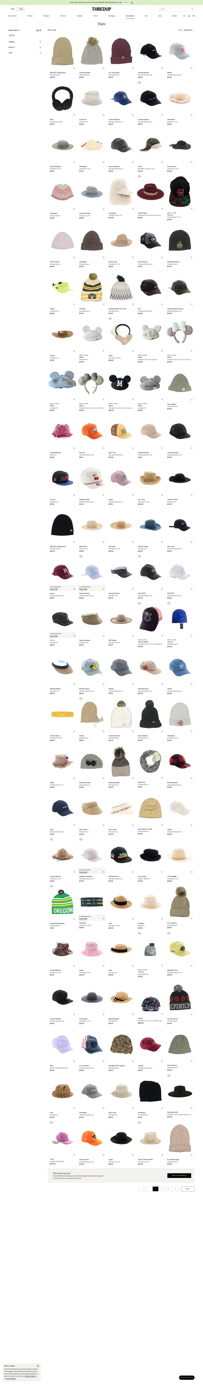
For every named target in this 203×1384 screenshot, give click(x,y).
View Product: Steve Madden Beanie (150, 719)
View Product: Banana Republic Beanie (121, 766)
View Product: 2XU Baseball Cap (150, 292)
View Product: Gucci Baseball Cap (62, 1143)
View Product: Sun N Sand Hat (121, 1096)
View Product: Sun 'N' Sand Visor (92, 813)
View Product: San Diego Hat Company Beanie (121, 1049)
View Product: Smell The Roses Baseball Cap (150, 672)
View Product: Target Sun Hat (121, 1143)
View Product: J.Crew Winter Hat (150, 150)
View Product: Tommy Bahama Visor (92, 625)
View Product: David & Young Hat (150, 530)
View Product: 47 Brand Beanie (92, 292)
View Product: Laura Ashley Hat (150, 860)
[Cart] (193, 16)
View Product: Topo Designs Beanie (180, 388)
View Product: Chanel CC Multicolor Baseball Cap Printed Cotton (150, 1002)
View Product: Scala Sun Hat (121, 907)
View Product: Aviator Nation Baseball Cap (92, 1143)
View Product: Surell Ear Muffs (121, 340)
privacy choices (30, 1376)
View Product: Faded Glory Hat (92, 530)
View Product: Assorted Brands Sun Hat (62, 150)
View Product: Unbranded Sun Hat (180, 103)
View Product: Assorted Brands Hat (62, 436)
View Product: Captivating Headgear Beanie (62, 907)
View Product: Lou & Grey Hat (92, 103)
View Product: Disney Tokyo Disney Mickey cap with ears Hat (121, 388)
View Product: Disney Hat (92, 340)
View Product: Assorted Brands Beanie (92, 56)
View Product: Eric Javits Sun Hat (150, 483)
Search (162, 9)
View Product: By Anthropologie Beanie (180, 1143)
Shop (13, 9)
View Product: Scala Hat (121, 955)
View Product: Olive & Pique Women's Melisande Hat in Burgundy (150, 198)
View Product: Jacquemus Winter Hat (121, 198)
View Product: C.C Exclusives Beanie (180, 907)
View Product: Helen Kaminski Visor (62, 672)
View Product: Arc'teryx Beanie (180, 625)
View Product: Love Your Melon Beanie (121, 56)
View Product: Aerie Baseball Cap (62, 813)
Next (188, 1189)
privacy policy (11, 1379)
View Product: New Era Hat (62, 483)
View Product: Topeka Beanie (92, 719)
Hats (10, 35)
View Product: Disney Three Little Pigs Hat (150, 340)
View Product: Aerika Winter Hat (62, 766)
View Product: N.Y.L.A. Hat (62, 625)
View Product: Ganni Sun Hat (92, 955)
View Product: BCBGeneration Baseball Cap (180, 766)
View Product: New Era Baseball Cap (92, 436)
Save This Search (179, 1175)
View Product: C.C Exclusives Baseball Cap (92, 1049)
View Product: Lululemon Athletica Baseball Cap (92, 860)
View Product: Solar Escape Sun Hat (121, 245)
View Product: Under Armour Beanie (62, 245)
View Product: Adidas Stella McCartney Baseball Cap (180, 292)
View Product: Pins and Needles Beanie (92, 766)
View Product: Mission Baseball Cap (121, 672)
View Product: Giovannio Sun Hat (121, 530)
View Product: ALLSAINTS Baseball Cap (150, 577)
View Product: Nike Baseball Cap (62, 1049)
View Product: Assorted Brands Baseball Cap (150, 56)
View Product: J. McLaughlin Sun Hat (180, 860)
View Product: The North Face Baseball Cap (150, 245)
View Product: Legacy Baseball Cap (121, 483)
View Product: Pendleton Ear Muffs (92, 907)
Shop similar (54, 589)
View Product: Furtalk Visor (62, 340)
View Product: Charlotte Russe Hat (180, 483)
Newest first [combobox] (188, 30)
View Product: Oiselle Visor (62, 292)
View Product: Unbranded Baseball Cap (92, 1096)
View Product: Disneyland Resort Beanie (180, 245)
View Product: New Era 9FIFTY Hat (180, 198)
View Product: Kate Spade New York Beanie (150, 813)
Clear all (38, 30)
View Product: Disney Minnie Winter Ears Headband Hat (92, 388)
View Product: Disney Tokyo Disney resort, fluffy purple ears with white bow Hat (180, 340)
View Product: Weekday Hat (150, 907)
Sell (21, 9)
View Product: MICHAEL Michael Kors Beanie (62, 56)
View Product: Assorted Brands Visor (121, 577)
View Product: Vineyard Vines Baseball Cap (92, 577)
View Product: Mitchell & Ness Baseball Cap (121, 860)
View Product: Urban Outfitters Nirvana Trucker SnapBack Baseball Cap (150, 625)
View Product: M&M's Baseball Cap (180, 56)
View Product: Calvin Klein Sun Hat (92, 1002)
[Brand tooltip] (14, 47)
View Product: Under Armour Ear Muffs (62, 719)
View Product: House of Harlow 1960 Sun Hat (150, 1143)
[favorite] (74, 68)
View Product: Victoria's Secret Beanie (180, 1002)
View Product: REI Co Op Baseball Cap (121, 436)
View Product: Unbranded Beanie (62, 198)
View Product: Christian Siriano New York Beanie (121, 292)
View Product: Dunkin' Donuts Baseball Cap (92, 483)
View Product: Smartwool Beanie (150, 766)
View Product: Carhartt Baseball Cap (150, 1049)
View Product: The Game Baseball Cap (180, 530)
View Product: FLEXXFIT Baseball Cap (180, 577)
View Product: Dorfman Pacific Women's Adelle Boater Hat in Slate (180, 1096)
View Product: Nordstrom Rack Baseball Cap (150, 436)
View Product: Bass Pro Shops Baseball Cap (92, 672)
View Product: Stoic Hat (62, 1096)
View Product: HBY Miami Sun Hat (121, 625)
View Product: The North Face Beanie (180, 1049)
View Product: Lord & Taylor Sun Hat (180, 150)
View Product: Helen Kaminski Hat (121, 1002)
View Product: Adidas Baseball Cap (180, 672)
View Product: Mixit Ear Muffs (62, 103)
